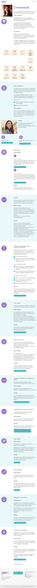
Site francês (29, 574)
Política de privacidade (30, 586)
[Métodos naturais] (7, 72)
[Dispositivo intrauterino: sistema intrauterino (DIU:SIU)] (30, 49)
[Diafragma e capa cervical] (14, 72)
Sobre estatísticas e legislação (30, 577)
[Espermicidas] (30, 64)
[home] (5, 572)
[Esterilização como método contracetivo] (22, 64)
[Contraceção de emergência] (22, 72)
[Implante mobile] (22, 49)
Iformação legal (23, 586)
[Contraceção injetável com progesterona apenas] (14, 64)
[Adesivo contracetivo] (7, 64)
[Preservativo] (14, 49)
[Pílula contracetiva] (7, 49)
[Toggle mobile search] (33, 1)
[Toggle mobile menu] (35, 1)
